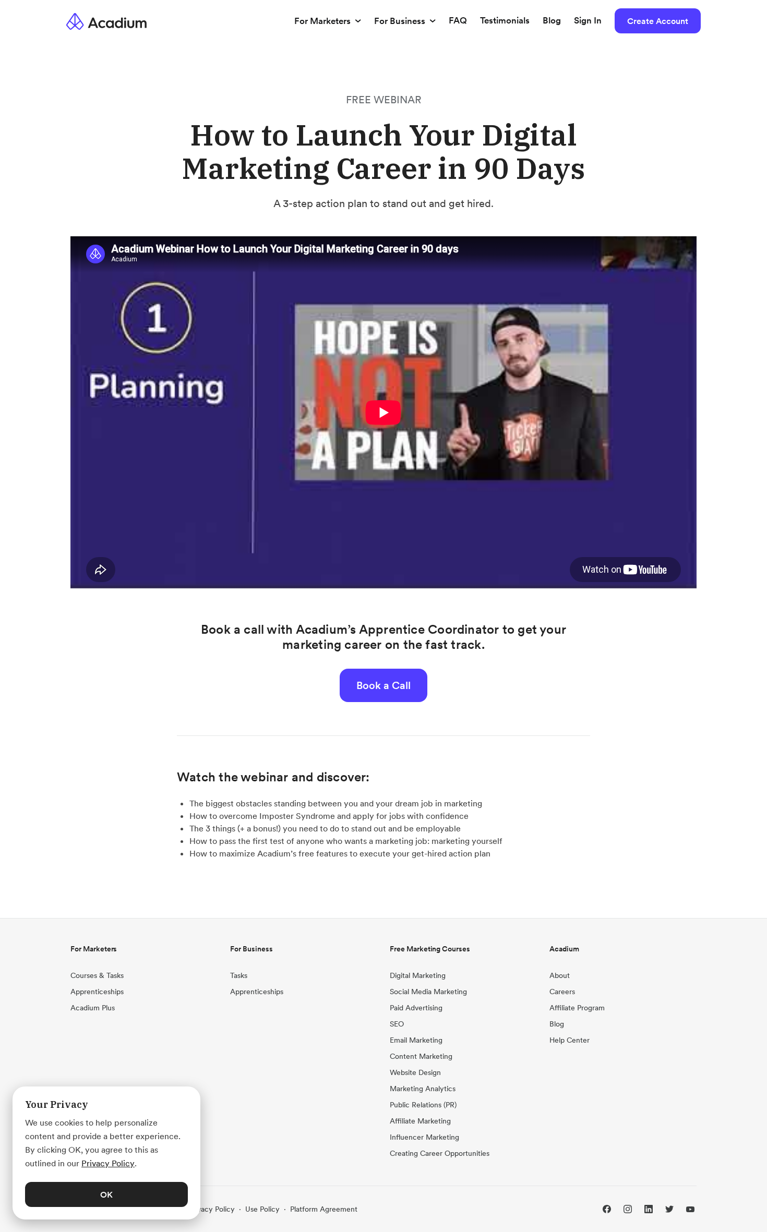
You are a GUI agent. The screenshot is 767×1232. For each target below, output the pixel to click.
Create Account (657, 21)
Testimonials (505, 20)
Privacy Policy (212, 1209)
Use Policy (262, 1209)
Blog (552, 20)
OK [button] (106, 1194)
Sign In (588, 20)
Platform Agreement (323, 1209)
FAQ (458, 20)
